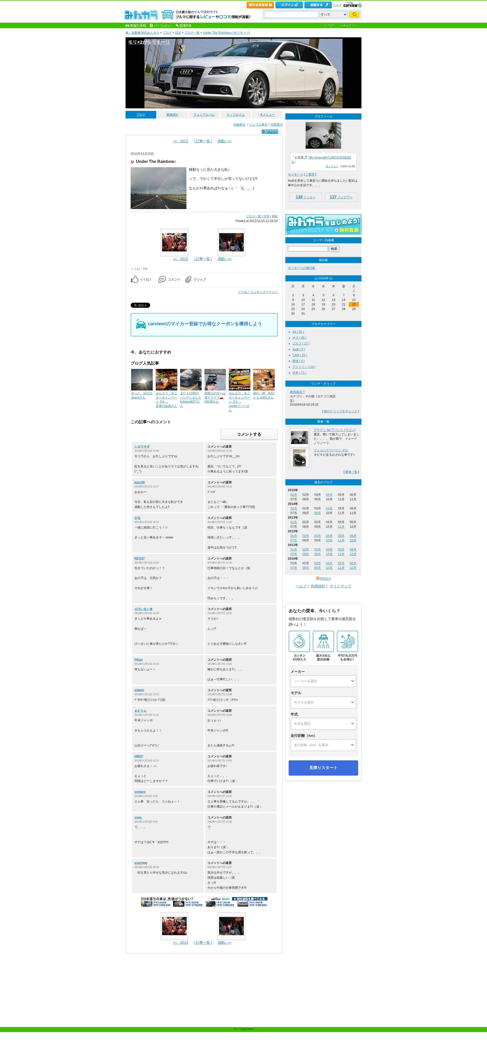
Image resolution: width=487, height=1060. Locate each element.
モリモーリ (295, 174)
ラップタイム (236, 114)
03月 (317, 536)
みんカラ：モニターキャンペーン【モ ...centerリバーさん (239, 401)
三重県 (310, 174)
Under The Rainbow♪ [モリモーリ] (226, 33)
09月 (317, 513)
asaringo (140, 863)
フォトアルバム (204, 114)
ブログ (167, 33)
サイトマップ (340, 586)
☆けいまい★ (143, 609)
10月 (329, 540)
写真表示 (277, 124)
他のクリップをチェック (340, 411)
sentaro (140, 792)
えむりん (140, 710)
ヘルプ (337, 4)
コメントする (249, 434)
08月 (305, 554)
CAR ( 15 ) (299, 355)
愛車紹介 (172, 114)
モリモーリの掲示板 (301, 268)
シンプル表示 (258, 124)
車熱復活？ (297, 392)
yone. (138, 817)
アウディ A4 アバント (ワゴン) (334, 430)
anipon (139, 690)
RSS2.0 (325, 578)
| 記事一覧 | (203, 141)
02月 (305, 536)
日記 (178, 33)
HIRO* (138, 756)
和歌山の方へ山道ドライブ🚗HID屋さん (215, 397)
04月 (329, 495)
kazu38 (139, 482)
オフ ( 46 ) (299, 337)
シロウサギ (142, 446)
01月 (293, 495)
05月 (341, 536)
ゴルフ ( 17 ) (300, 343)
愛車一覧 (351, 472)
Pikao (138, 659)
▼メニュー (267, 114)
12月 (353, 540)
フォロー (306, 197)
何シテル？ (332, 166)
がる (137, 518)
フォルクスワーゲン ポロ (331, 450)
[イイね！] (270, 131)
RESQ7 (139, 558)
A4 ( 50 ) (298, 332)
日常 (266, 216)
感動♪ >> (225, 141)
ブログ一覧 (192, 33)
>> (331, 278)
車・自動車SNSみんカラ (142, 33)
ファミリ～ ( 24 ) (304, 367)
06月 (353, 536)
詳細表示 (239, 124)
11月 (341, 526)
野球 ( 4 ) (298, 361)
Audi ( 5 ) (298, 349)
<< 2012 (180, 141)
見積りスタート (323, 767)
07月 (293, 540)
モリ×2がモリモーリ (149, 42)
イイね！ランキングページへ (258, 292)
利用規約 (318, 586)
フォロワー (341, 197)
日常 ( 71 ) (299, 372)
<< (316, 278)
